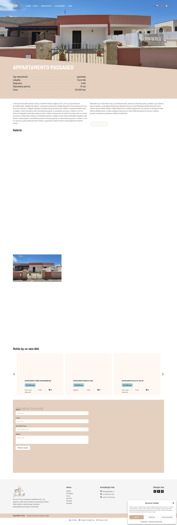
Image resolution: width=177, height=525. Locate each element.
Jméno (18, 410)
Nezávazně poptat (99, 119)
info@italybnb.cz (108, 491)
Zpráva (18, 434)
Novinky (69, 501)
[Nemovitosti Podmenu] (52, 6)
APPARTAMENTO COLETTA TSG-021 (132, 381)
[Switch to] (157, 6)
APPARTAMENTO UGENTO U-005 (83, 381)
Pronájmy (69, 493)
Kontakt (69, 503)
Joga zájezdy (60, 6)
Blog (70, 6)
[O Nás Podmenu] (38, 6)
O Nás (35, 6)
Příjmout (136, 517)
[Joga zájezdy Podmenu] (66, 6)
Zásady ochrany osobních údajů (155, 521)
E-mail (18, 418)
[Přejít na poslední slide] (14, 374)
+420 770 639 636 (108, 497)
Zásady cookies (144, 521)
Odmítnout (152, 517)
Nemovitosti (46, 6)
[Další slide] (162, 374)
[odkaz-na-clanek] (40, 366)
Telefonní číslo (21, 426)
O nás (68, 496)
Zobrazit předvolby (167, 517)
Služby (28, 6)
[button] (173, 503)
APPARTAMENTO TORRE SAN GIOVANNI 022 (38, 381)
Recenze (69, 498)
